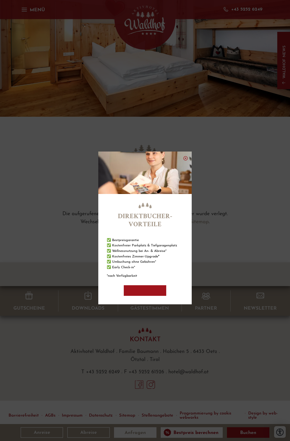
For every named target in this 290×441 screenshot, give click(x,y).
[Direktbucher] (145, 290)
